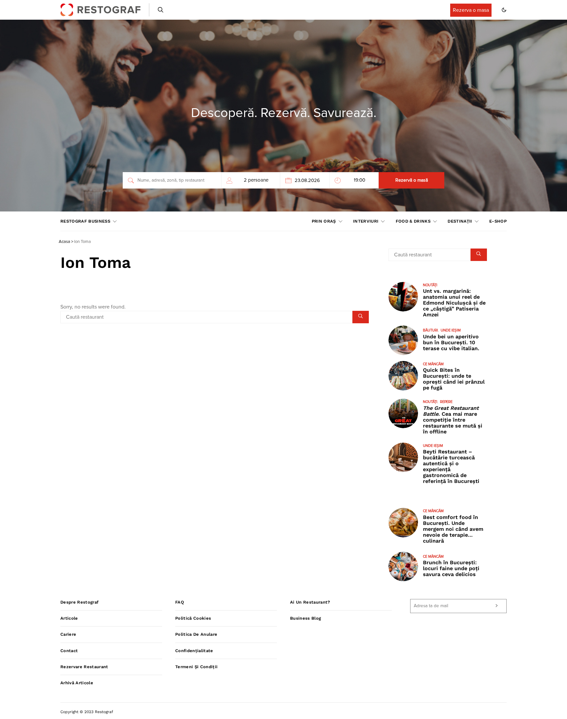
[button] (504, 9)
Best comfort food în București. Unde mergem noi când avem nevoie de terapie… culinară (453, 529)
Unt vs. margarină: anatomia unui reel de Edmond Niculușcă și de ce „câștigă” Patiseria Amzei (454, 303)
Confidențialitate (194, 650)
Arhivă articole (76, 682)
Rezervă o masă (411, 180)
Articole (69, 618)
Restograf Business (85, 221)
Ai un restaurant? (310, 602)
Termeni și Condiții (196, 666)
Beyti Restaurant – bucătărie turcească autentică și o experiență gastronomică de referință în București (451, 466)
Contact (69, 650)
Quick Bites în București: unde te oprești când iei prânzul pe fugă (454, 379)
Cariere (68, 634)
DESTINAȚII (460, 221)
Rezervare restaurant (84, 666)
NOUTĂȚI (430, 285)
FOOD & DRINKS (413, 221)
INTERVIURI (365, 221)
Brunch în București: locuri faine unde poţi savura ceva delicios (451, 568)
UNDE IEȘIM (451, 330)
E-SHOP (498, 221)
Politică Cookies (193, 618)
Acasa (64, 242)
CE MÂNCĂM (433, 364)
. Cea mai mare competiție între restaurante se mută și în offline (452, 420)
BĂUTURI (430, 330)
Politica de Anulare (196, 634)
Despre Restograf (79, 602)
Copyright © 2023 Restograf (86, 712)
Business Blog (305, 618)
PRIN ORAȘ (324, 221)
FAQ (179, 602)
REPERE (446, 402)
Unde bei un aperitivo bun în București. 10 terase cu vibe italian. (451, 342)
